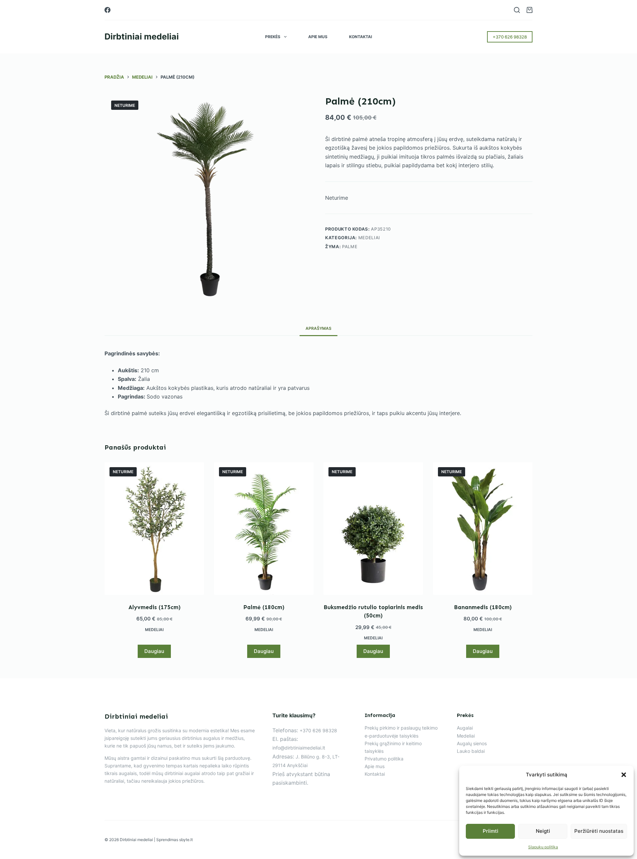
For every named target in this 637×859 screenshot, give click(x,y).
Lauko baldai (471, 751)
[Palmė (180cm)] (264, 528)
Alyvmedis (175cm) (154, 607)
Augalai (465, 728)
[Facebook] (107, 10)
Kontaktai (360, 36)
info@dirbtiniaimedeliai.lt (298, 748)
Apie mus (317, 36)
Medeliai (369, 238)
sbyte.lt (186, 839)
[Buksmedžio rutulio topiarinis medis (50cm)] (373, 528)
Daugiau (154, 651)
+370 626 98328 (510, 36)
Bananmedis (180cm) (483, 607)
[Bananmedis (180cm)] (482, 528)
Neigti (543, 831)
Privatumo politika (384, 758)
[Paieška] (517, 10)
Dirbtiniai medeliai (142, 36)
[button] (623, 774)
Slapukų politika (543, 846)
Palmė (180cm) (264, 607)
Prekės (272, 36)
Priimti (490, 831)
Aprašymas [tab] (318, 328)
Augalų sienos (472, 743)
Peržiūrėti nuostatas (598, 831)
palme (349, 246)
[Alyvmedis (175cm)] (154, 528)
